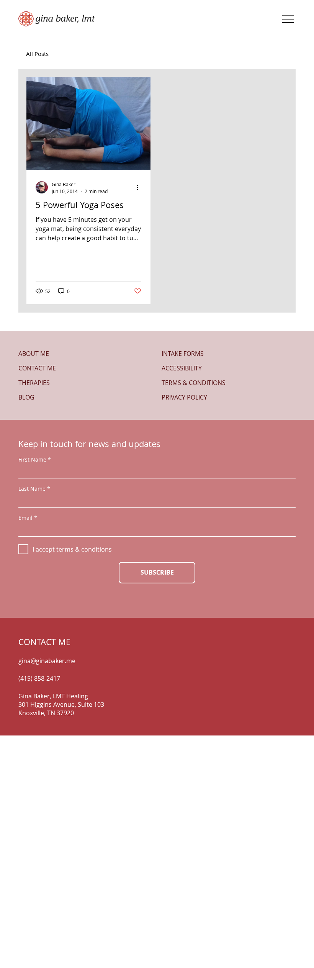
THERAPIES (34, 382)
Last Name (32, 488)
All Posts (37, 53)
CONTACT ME (37, 368)
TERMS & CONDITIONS (194, 382)
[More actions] (140, 187)
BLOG (26, 397)
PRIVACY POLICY (184, 397)
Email (25, 518)
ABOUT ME (33, 353)
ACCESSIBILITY (182, 368)
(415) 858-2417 (39, 678)
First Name (32, 459)
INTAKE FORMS (183, 353)
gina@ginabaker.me (46, 661)
